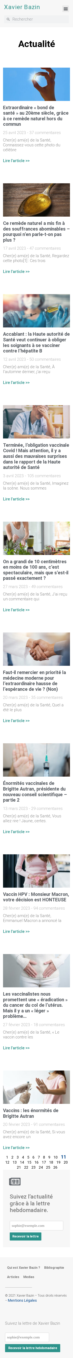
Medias (28, 1277)
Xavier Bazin (22, 6)
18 (51, 1162)
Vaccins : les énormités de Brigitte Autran (30, 1113)
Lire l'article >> (16, 160)
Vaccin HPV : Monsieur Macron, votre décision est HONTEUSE (36, 897)
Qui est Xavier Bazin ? (23, 1268)
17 (44, 1162)
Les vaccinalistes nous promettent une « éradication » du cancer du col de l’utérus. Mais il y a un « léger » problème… (35, 1005)
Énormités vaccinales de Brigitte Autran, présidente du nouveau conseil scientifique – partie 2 (35, 792)
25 (48, 1167)
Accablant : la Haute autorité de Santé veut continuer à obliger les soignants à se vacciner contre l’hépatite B (36, 342)
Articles (13, 1277)
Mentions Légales (22, 1300)
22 (26, 1167)
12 (7, 1162)
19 (58, 1162)
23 (33, 1167)
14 (22, 1162)
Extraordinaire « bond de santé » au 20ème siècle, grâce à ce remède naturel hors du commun (36, 116)
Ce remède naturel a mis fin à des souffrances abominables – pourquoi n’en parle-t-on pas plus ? (36, 232)
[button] (65, 8)
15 (29, 1162)
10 (56, 1157)
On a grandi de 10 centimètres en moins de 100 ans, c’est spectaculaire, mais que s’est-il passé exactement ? (36, 570)
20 (66, 1162)
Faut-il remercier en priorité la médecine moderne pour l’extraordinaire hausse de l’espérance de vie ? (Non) (34, 681)
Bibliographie (54, 1268)
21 (19, 1167)
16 (36, 1162)
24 (41, 1167)
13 (15, 1162)
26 (55, 1167)
